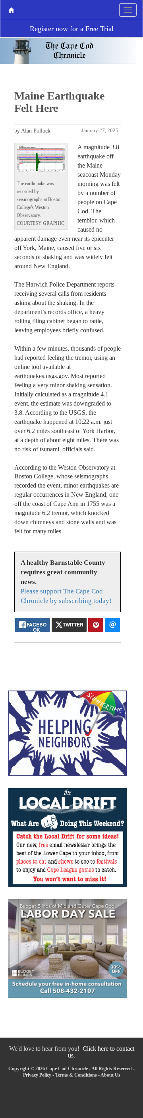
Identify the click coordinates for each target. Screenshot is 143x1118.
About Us (110, 1075)
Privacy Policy (37, 1075)
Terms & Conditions (76, 1075)
